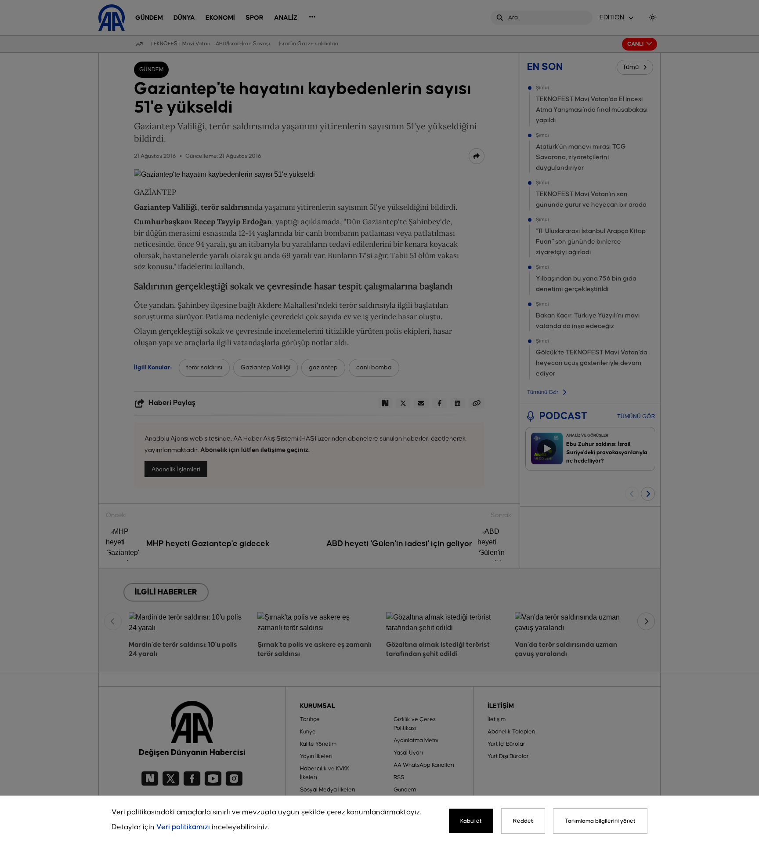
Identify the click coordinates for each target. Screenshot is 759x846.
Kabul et (471, 821)
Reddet (523, 821)
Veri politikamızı (183, 827)
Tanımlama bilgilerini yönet (600, 821)
